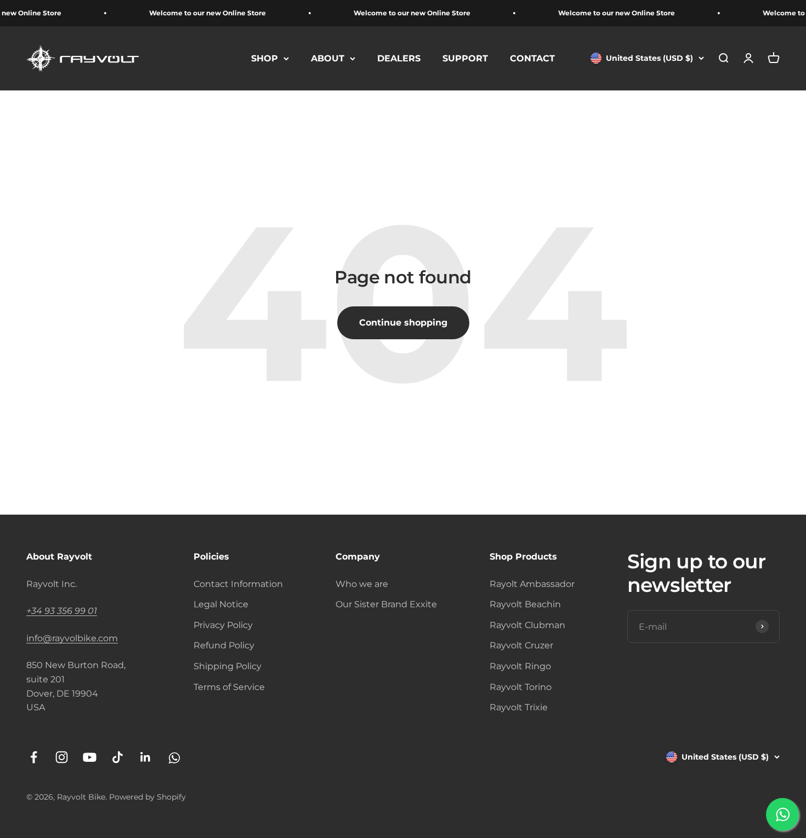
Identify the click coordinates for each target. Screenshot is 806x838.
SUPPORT (465, 58)
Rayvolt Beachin (525, 604)
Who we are (362, 584)
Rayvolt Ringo (520, 666)
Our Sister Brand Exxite (386, 604)
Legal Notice (221, 604)
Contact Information (238, 584)
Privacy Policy (223, 625)
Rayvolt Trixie (519, 707)
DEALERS (399, 58)
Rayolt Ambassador (532, 584)
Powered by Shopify (147, 797)
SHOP (264, 58)
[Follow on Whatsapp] (173, 757)
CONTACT (532, 58)
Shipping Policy (228, 666)
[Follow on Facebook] (33, 757)
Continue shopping (403, 322)
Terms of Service (229, 687)
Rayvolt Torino (521, 687)
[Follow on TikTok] (117, 757)
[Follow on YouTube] (89, 757)
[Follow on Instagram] (61, 757)
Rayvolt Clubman (527, 625)
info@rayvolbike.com (72, 638)
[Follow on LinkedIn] (145, 757)
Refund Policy (224, 645)
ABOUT (327, 58)
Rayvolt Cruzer (521, 645)
